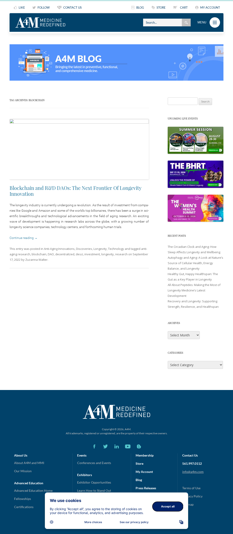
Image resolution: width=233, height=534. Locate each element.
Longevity (100, 249)
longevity (107, 254)
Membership (145, 455)
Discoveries (84, 249)
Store (139, 463)
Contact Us (190, 455)
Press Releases (146, 488)
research (121, 254)
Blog (139, 480)
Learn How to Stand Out (94, 490)
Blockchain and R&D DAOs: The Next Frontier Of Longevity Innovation (75, 190)
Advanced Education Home (33, 490)
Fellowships (22, 499)
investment (92, 254)
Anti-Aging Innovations (59, 249)
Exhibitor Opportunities (94, 482)
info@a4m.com (193, 472)
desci (79, 254)
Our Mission (23, 471)
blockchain (39, 254)
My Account (144, 472)
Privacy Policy (192, 496)
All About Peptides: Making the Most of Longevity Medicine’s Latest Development (194, 290)
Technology (116, 249)
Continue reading (24, 238)
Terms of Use (191, 488)
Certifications (23, 507)
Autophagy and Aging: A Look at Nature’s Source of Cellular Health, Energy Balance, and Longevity (195, 263)
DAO (51, 254)
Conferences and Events (94, 463)
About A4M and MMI (29, 463)
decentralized (64, 254)
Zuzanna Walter (36, 260)
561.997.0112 (192, 463)
